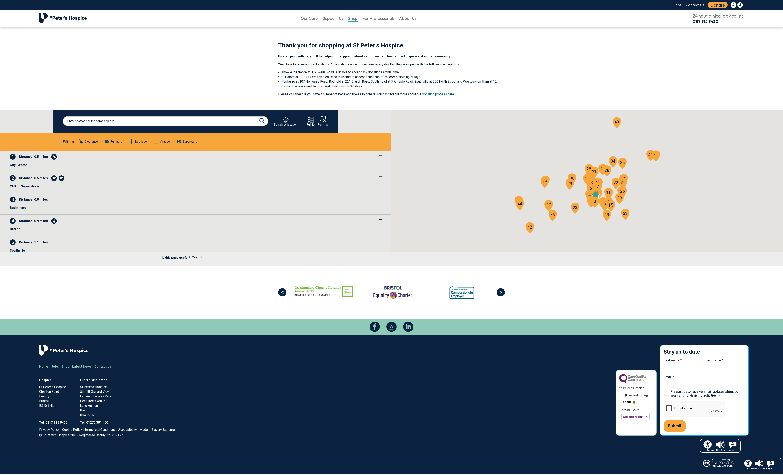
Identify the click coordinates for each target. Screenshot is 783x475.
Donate (717, 5)
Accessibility (127, 430)
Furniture (116, 141)
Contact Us (695, 5)
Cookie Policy (72, 430)
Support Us (333, 18)
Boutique (141, 141)
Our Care (309, 18)
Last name (714, 360)
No (201, 257)
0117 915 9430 (705, 21)
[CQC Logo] (633, 381)
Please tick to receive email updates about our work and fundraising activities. (705, 393)
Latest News (82, 366)
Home (43, 366)
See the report (633, 416)
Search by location (285, 124)
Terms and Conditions (100, 430)
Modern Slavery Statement (158, 430)
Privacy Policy (49, 430)
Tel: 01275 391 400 (94, 422)
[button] (595, 201)
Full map (323, 124)
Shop (353, 18)
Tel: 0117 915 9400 (53, 422)
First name (673, 360)
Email (669, 377)
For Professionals (378, 18)
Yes (194, 257)
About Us (408, 18)
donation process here (438, 94)
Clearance (91, 141)
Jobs (677, 5)
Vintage (165, 141)
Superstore (190, 141)
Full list (311, 124)
